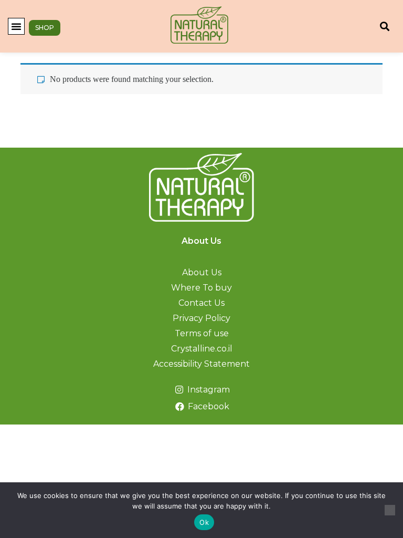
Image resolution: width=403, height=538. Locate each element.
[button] (16, 26)
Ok (204, 522)
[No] (390, 510)
